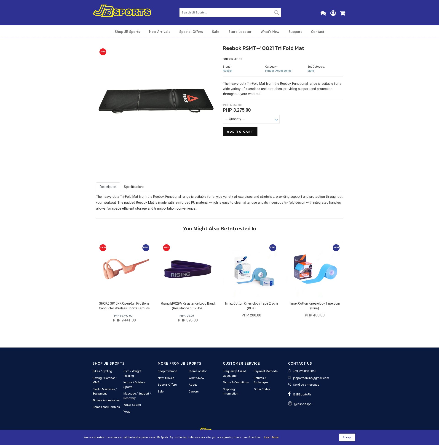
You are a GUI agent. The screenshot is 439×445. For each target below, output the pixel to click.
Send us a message (306, 384)
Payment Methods (266, 371)
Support (295, 31)
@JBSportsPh (301, 394)
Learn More (271, 437)
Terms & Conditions (236, 382)
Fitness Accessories (278, 70)
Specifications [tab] (134, 187)
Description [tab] (108, 187)
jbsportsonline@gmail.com (311, 378)
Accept (347, 437)
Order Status (262, 389)
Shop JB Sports (127, 31)
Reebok (227, 70)
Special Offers (191, 31)
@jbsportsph (301, 404)
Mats (311, 70)
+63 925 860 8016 (304, 371)
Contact (317, 31)
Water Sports (132, 404)
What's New (270, 31)
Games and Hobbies (106, 407)
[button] (105, 105)
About (193, 384)
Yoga (126, 411)
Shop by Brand (167, 371)
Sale (215, 31)
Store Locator (240, 31)
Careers (194, 391)
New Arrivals (159, 31)
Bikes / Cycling (102, 371)
